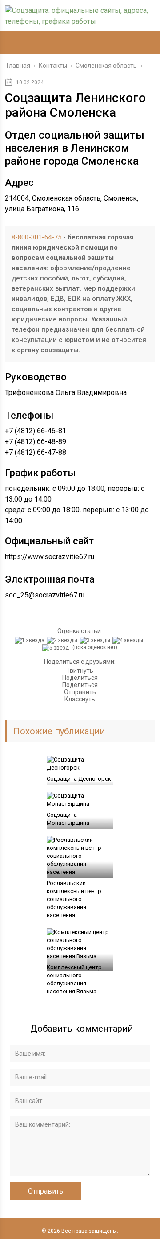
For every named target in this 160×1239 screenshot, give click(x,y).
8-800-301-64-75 (36, 237)
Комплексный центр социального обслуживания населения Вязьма (74, 979)
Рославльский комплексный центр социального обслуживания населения (74, 899)
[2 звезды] (63, 640)
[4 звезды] (128, 640)
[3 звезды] (96, 640)
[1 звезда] (31, 640)
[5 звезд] (56, 647)
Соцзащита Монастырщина (68, 818)
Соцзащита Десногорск (79, 778)
